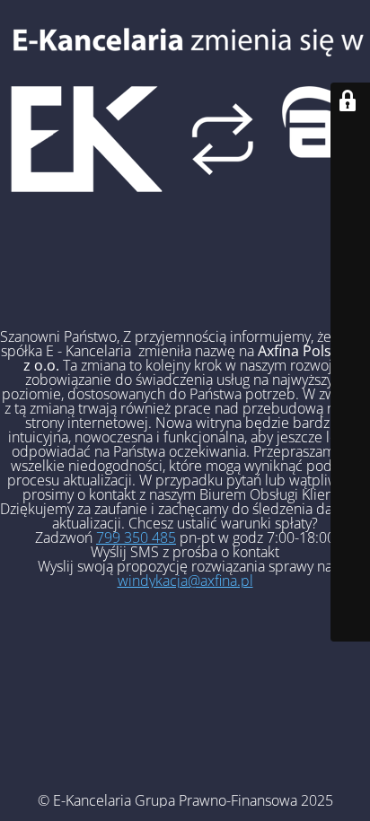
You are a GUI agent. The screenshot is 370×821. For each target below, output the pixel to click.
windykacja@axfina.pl (185, 580)
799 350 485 (136, 537)
